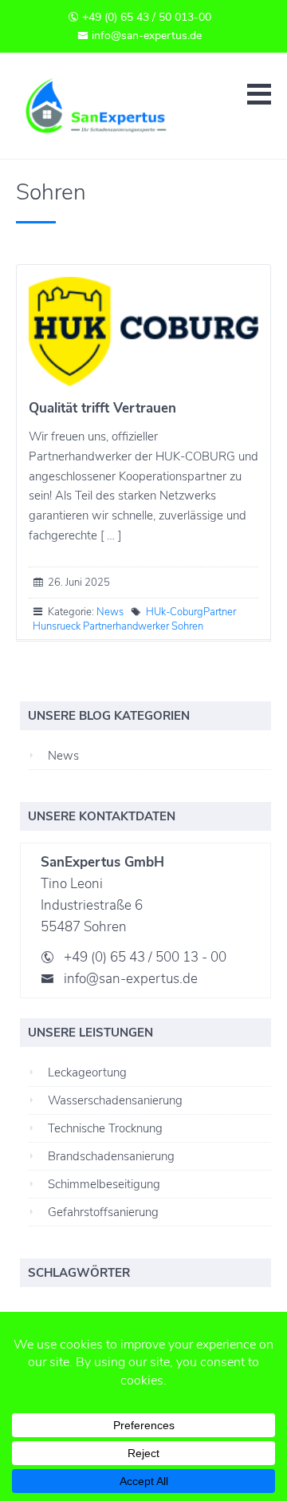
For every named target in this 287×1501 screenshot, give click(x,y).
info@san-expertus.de (145, 35)
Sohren (187, 626)
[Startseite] (111, 106)
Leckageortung (87, 1072)
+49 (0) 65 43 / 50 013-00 (145, 17)
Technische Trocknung (105, 1128)
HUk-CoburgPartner (191, 612)
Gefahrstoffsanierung (103, 1212)
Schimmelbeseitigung (104, 1184)
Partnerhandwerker (126, 626)
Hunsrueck (57, 626)
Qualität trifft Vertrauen (102, 408)
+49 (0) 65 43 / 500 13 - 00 (145, 957)
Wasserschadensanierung (115, 1100)
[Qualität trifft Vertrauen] (143, 331)
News (110, 612)
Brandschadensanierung (111, 1156)
